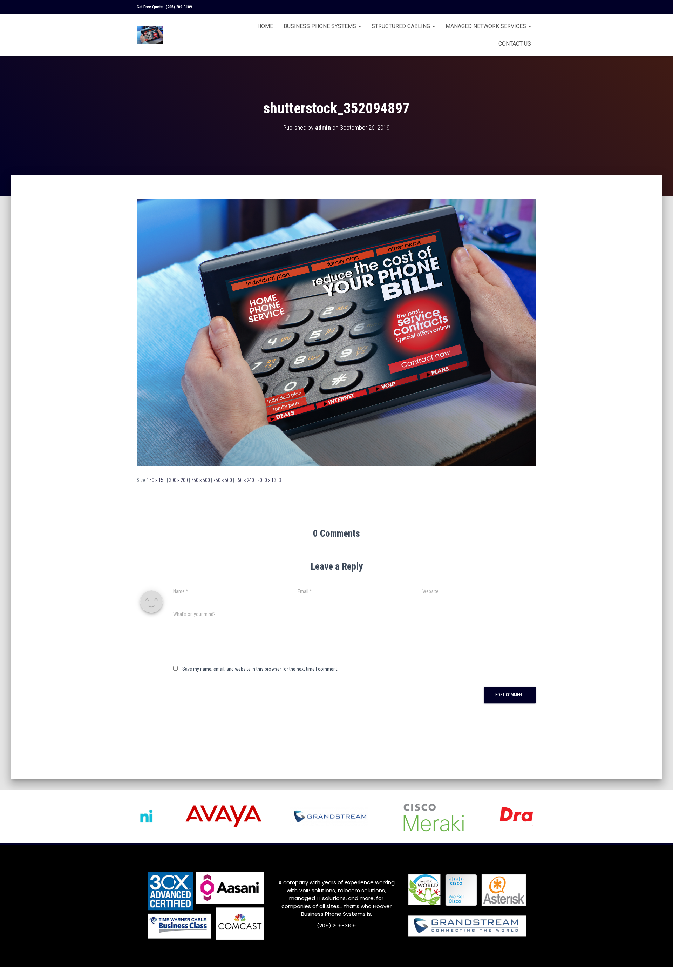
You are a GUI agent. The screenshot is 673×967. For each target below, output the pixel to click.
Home (265, 26)
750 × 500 (200, 480)
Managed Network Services (487, 26)
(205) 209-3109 (179, 7)
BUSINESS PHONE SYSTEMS (321, 26)
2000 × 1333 (269, 480)
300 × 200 (178, 480)
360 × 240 (244, 480)
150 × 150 (156, 480)
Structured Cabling (401, 26)
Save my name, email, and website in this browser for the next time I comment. (260, 669)
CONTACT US (514, 43)
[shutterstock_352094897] (336, 332)
